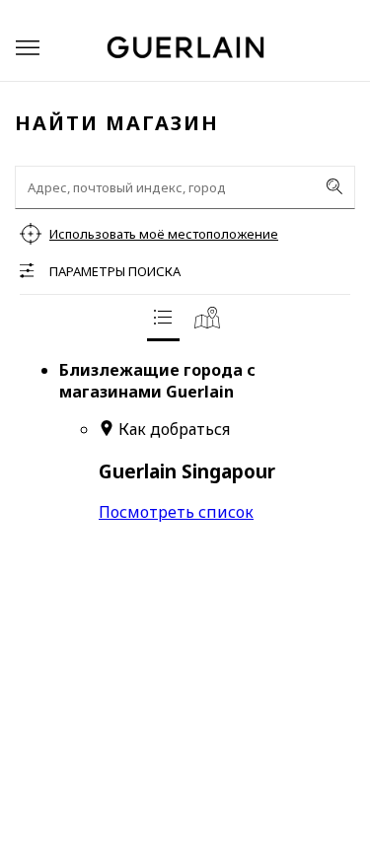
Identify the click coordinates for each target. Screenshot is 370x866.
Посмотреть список (176, 512)
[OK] (334, 186)
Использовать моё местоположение (163, 234)
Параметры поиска (115, 271)
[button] (27, 47)
